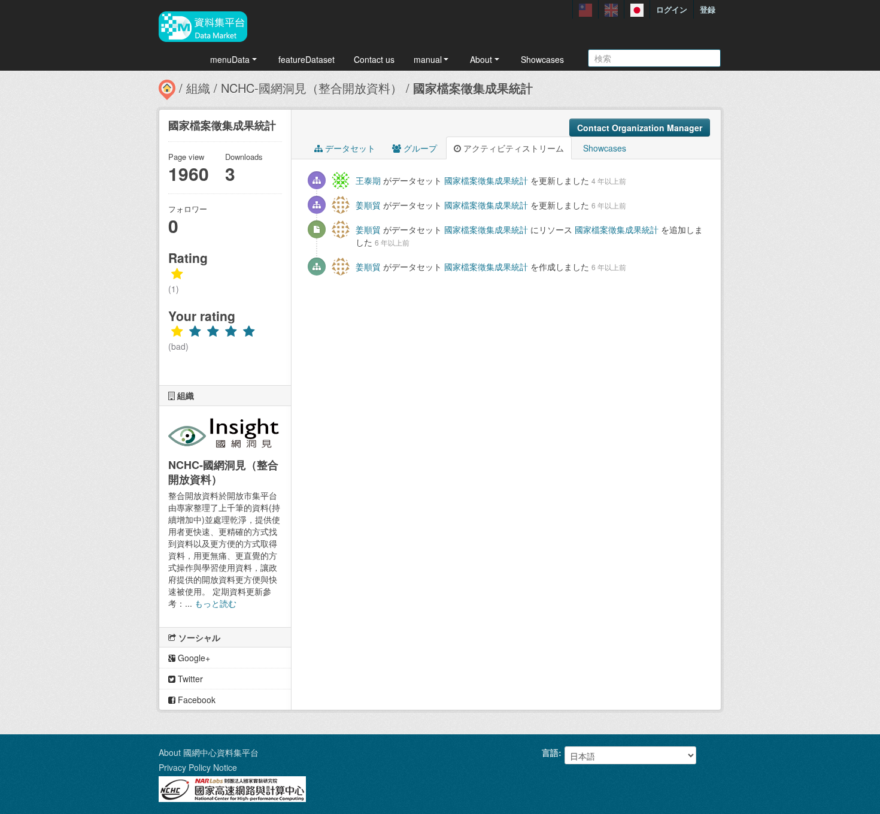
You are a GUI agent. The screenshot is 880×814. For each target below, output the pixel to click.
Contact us (374, 59)
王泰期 (368, 180)
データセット (349, 148)
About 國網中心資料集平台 (209, 752)
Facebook (195, 700)
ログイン (671, 9)
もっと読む (215, 603)
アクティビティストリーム (512, 148)
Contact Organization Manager (639, 128)
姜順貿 (368, 205)
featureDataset (306, 59)
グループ (419, 148)
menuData (230, 59)
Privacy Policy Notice (198, 767)
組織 (198, 87)
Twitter (189, 679)
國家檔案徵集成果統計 (473, 87)
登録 (707, 9)
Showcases (542, 59)
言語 (550, 752)
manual (428, 59)
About (481, 59)
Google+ (192, 658)
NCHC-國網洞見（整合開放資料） (311, 87)
